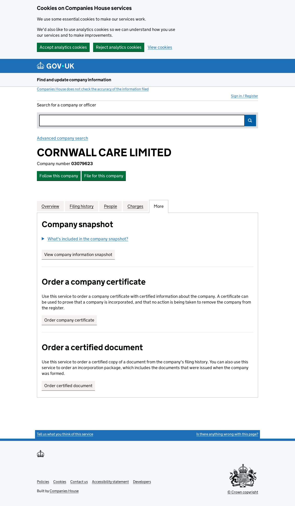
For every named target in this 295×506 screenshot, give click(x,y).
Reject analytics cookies (119, 47)
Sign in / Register (244, 96)
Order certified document (68, 385)
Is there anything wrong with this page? (227, 434)
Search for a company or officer (66, 105)
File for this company (103, 175)
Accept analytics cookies (63, 47)
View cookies (160, 47)
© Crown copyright (242, 492)
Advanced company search (62, 138)
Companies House (64, 491)
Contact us (79, 481)
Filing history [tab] (82, 206)
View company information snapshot (79, 254)
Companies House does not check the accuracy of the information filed (93, 89)
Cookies (59, 481)
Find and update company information (74, 79)
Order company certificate (69, 320)
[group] (147, 239)
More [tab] (159, 206)
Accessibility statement (110, 481)
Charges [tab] (135, 206)
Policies (43, 481)
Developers (142, 481)
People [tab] (110, 206)
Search (250, 120)
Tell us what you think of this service (65, 434)
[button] (85, 239)
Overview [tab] (50, 206)
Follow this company (58, 175)
